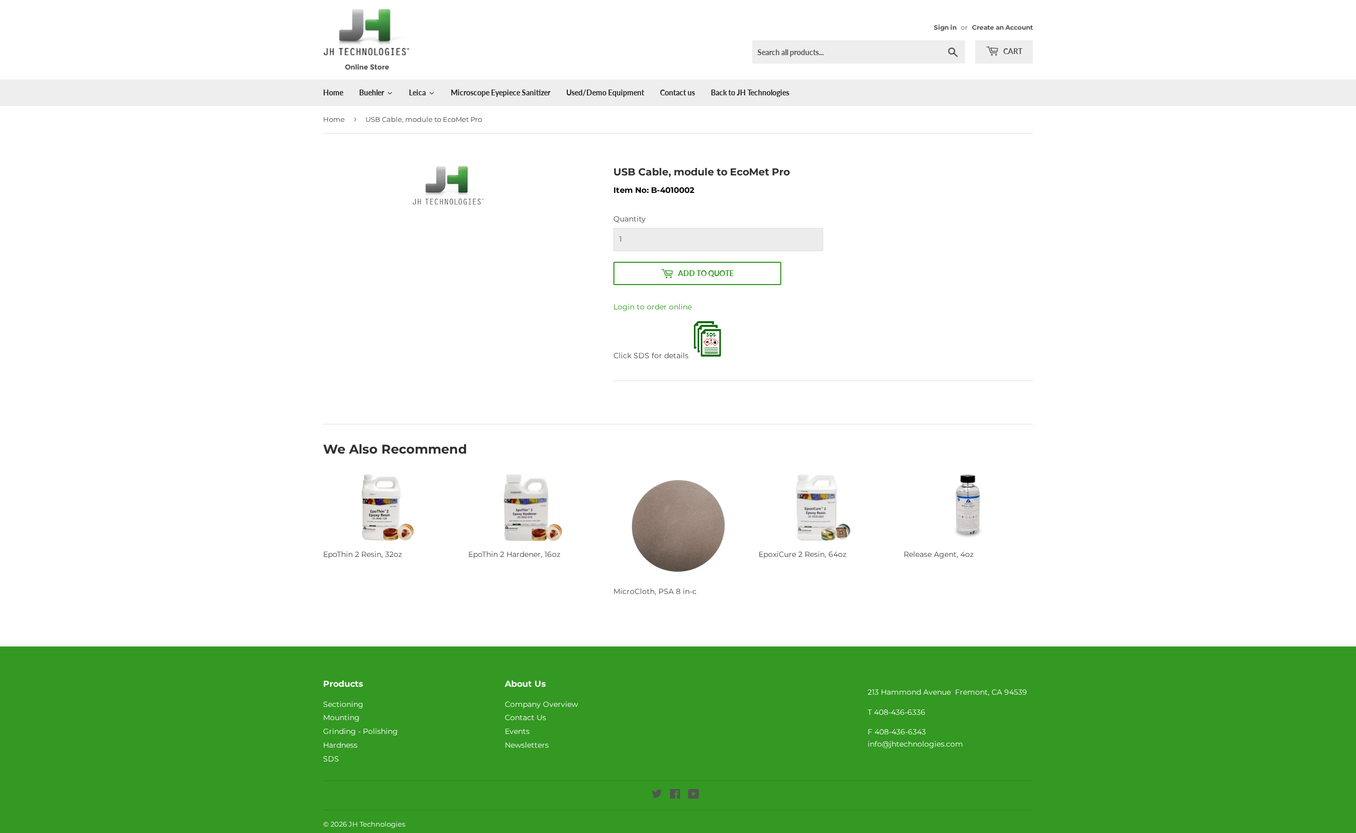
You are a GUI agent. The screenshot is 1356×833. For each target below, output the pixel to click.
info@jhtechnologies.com (915, 744)
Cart (1012, 51)
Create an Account (1002, 27)
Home (334, 119)
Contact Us (525, 717)
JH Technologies (377, 824)
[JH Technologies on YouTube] (693, 795)
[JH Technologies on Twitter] (657, 795)
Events (517, 731)
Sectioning (343, 704)
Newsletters (527, 745)
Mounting (341, 717)
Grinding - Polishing (360, 731)
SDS (331, 759)
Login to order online (652, 307)
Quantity (629, 219)
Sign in (945, 27)
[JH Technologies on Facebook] (675, 795)
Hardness (340, 745)
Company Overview (541, 704)
